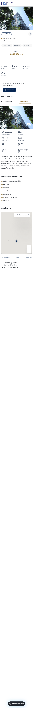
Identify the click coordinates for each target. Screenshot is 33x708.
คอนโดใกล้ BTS (27, 45)
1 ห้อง (5, 66)
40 (4, 73)
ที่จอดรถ (4, 152)
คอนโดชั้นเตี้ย (17, 45)
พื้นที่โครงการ (5, 140)
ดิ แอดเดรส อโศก (6, 101)
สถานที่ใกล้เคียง (6, 208)
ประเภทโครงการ (6, 134)
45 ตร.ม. (27, 66)
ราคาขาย (16, 52)
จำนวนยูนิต (20, 134)
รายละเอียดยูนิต (6, 62)
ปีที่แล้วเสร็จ (21, 140)
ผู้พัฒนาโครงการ (22, 152)
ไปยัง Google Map (21, 215)
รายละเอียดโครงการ (7, 96)
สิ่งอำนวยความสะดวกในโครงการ (11, 177)
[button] (16, 241)
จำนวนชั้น (20, 146)
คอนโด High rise (7, 45)
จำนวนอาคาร (5, 146)
